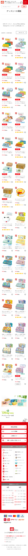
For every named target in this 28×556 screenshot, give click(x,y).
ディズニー (19, 470)
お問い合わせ (8, 541)
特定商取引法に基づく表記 (11, 537)
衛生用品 (6, 452)
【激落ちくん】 (20, 452)
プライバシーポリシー (10, 539)
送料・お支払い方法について (14, 440)
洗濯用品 (6, 471)
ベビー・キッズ (8, 455)
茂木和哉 (19, 457)
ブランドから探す (20, 446)
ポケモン (19, 473)
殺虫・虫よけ (7, 460)
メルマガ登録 (14, 431)
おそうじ (6, 458)
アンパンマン (20, 465)
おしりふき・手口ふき (8, 450)
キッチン (6, 468)
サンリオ (19, 468)
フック (6, 474)
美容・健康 (7, 479)
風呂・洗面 (7, 463)
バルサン (19, 454)
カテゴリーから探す (7, 446)
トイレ (6, 466)
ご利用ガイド (14, 435)
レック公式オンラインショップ (14, 532)
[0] (24, 6)
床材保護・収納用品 (9, 476)
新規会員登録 (14, 427)
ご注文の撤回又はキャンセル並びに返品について (16, 536)
